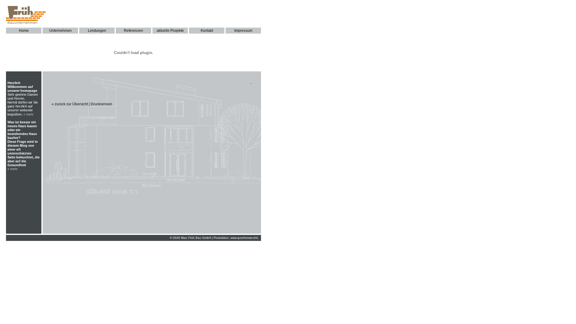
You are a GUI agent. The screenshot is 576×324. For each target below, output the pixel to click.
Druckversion (101, 104)
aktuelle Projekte (170, 30)
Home (24, 30)
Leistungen (97, 30)
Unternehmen (60, 30)
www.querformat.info (244, 237)
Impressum (243, 30)
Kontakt (207, 30)
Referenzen (133, 30)
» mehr (28, 114)
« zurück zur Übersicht (70, 104)
